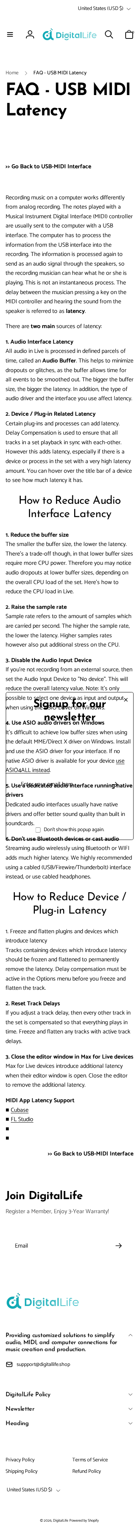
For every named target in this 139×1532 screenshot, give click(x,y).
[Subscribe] (114, 784)
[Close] (125, 699)
